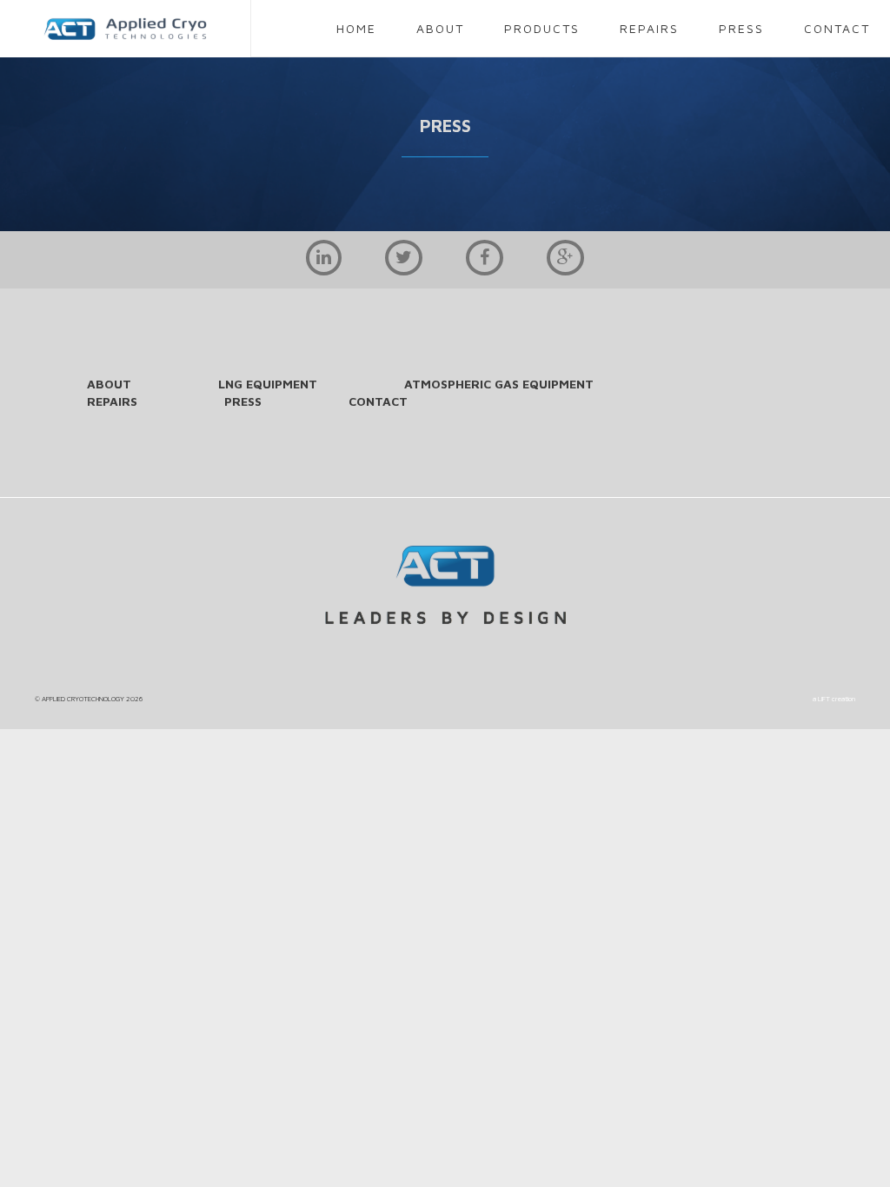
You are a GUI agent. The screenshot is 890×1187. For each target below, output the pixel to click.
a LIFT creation (834, 698)
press (741, 28)
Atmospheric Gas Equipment (499, 383)
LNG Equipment (267, 383)
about (440, 28)
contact (837, 28)
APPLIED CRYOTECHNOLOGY (83, 698)
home (356, 28)
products (542, 28)
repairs (649, 28)
